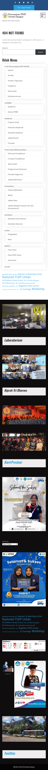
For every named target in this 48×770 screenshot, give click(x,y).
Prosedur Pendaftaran (16, 159)
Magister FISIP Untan (29, 285)
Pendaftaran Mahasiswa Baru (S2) (10, 289)
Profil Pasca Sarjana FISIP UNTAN (16, 66)
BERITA (7, 246)
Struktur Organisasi (15, 81)
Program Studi (13, 122)
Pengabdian (12, 234)
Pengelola (12, 86)
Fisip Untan (12, 250)
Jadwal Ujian (12, 200)
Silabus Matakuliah (15, 190)
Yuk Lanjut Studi (24, 8)
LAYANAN (7, 103)
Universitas (12, 260)
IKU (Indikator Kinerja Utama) (12, 280)
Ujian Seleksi (12, 164)
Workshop (38, 288)
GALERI (7, 267)
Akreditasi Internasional (17, 219)
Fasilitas (9, 753)
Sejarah (10, 70)
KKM (17, 286)
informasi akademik (8, 286)
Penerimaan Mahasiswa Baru (15, 150)
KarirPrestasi (13, 462)
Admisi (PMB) (13, 112)
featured (8, 277)
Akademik (11, 107)
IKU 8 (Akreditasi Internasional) (25, 283)
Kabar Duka (12, 91)
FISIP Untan (23, 277)
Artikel (7, 230)
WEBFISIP (8, 674)
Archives (5, 541)
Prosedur (11, 143)
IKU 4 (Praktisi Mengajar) (31, 280)
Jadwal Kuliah (13, 138)
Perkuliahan (9, 186)
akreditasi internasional (9, 274)
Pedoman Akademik (15, 127)
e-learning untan (34, 274)
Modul (10, 195)
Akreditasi (8, 215)
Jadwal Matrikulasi (15, 179)
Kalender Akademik (15, 133)
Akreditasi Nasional (15, 224)
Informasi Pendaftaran (16, 153)
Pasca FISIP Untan (14, 255)
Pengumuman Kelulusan (17, 169)
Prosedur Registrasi (15, 174)
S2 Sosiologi (25, 289)
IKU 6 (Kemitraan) (8, 283)
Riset (10, 239)
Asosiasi (21, 274)
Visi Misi (11, 75)
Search (5, 48)
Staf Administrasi (14, 96)
